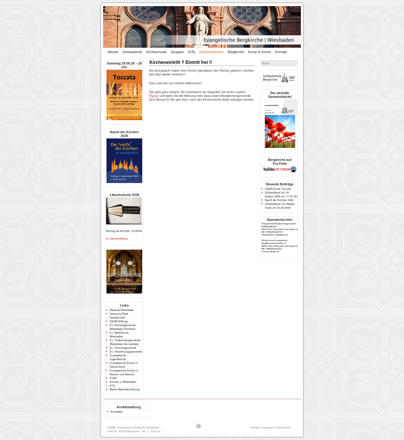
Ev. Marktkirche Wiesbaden (119, 334)
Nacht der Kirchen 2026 (279, 200)
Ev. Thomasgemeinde (123, 348)
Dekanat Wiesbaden (122, 310)
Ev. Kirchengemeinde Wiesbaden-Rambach (123, 327)
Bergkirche (236, 51)
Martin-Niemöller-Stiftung (125, 389)
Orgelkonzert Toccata (278, 189)
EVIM (113, 378)
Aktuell (113, 51)
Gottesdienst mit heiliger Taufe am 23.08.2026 (280, 205)
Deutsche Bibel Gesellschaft (119, 315)
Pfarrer (153, 95)
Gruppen (177, 51)
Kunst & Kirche (259, 51)
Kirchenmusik (156, 51)
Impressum (268, 427)
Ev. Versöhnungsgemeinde (126, 351)
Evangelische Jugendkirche (118, 357)
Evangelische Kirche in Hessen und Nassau (124, 372)
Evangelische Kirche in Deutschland (124, 365)
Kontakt (281, 51)
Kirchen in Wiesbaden (123, 382)
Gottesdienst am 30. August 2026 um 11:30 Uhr (281, 194)
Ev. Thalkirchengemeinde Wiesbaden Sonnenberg (125, 342)
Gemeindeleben (211, 51)
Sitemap (255, 427)
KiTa (191, 51)
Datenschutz (283, 427)
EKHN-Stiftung (119, 321)
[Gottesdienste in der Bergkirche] (279, 78)
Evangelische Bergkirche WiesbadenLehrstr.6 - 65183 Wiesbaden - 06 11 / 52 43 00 (134, 429)
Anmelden (116, 412)
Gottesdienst (132, 51)
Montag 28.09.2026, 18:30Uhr (124, 231)
